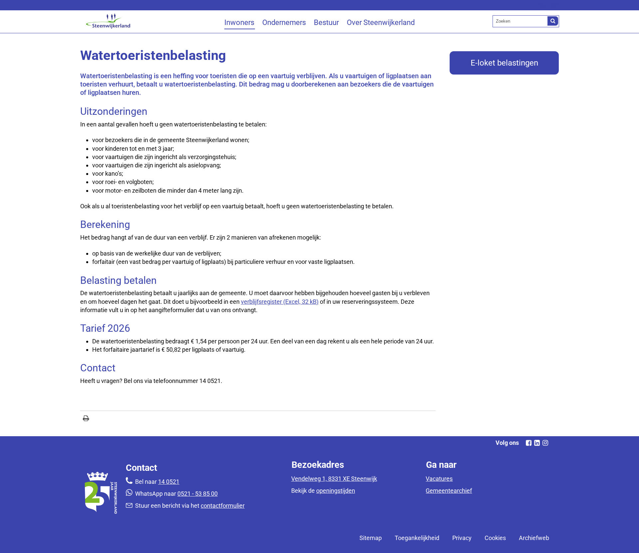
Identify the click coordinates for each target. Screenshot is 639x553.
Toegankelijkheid (417, 537)
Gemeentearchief (449, 490)
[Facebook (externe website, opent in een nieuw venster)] (528, 443)
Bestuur (326, 22)
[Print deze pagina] (86, 419)
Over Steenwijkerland (381, 22)
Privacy (462, 537)
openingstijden (335, 490)
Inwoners (239, 22)
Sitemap (370, 537)
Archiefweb (534, 537)
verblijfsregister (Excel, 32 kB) (280, 301)
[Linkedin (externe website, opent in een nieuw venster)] (536, 443)
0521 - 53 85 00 (197, 493)
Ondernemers (284, 22)
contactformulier (223, 505)
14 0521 (168, 481)
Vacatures (439, 478)
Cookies (495, 537)
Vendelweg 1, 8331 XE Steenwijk (334, 478)
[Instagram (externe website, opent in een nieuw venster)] (545, 443)
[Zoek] (552, 21)
